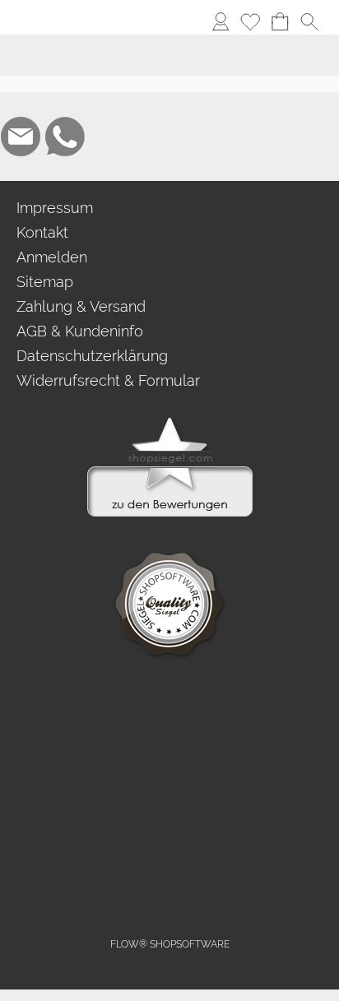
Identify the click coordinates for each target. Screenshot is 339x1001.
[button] (46, 21)
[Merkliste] (250, 21)
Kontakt (42, 232)
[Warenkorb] (279, 21)
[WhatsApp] (65, 136)
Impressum (54, 207)
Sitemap (44, 281)
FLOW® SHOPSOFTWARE (170, 944)
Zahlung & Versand (81, 306)
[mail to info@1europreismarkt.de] (20, 136)
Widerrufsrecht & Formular (108, 380)
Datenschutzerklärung (92, 355)
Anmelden (51, 257)
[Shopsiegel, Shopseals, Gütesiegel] (169, 421)
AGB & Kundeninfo (79, 331)
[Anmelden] (220, 21)
